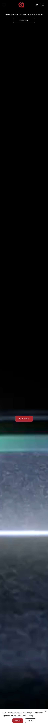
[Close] (46, 711)
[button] (3, 5)
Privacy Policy (28, 715)
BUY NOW (24, 419)
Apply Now (24, 20)
